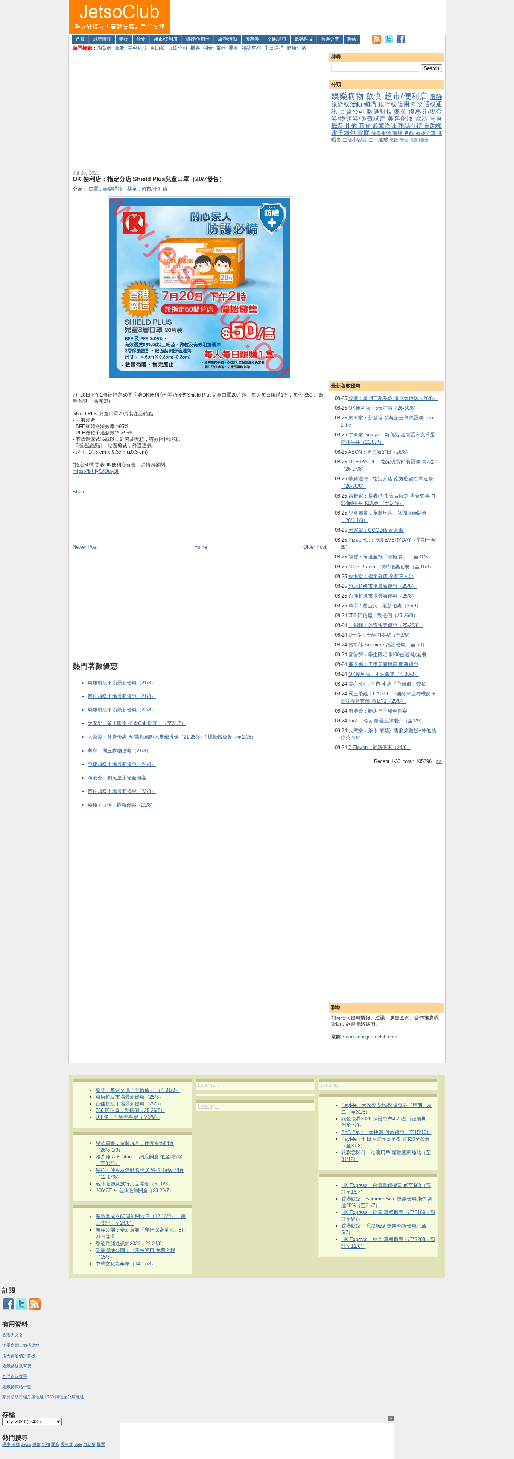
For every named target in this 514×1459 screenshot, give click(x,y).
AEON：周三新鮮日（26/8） (379, 452)
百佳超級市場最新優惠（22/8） (122, 791)
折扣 (46, 1444)
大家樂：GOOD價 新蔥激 (376, 530)
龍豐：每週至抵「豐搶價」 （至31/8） (390, 557)
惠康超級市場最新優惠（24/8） (122, 764)
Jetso (26, 1444)
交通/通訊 (276, 39)
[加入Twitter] (388, 42)
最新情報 (102, 39)
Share (79, 492)
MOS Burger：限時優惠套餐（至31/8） (391, 566)
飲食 (141, 39)
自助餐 (157, 48)
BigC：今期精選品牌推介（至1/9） (386, 720)
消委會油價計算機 (18, 1355)
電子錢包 (344, 133)
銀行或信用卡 (397, 104)
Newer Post (85, 547)
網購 (371, 104)
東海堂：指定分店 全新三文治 (381, 576)
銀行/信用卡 (198, 39)
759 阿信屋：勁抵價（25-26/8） (383, 615)
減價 (36, 1444)
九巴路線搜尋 (14, 1376)
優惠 (7, 1444)
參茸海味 (385, 126)
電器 (221, 48)
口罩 (94, 189)
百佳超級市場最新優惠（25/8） (382, 596)
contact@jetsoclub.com (371, 1037)
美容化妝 (137, 48)
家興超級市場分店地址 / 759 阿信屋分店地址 (43, 1397)
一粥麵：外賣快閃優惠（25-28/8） (385, 625)
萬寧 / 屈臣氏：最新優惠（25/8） (384, 605)
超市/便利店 (166, 39)
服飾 (120, 48)
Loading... (208, 1085)
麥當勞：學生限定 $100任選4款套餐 (387, 654)
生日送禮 (274, 48)
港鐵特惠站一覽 (16, 1387)
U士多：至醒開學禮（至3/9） (380, 635)
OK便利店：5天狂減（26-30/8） (383, 408)
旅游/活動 (227, 39)
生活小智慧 (355, 139)
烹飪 (394, 139)
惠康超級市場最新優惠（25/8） (382, 586)
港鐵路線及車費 (16, 1366)
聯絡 (351, 39)
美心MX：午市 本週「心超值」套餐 (387, 684)
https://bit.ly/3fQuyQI (96, 471)
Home (200, 547)
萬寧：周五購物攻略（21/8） (119, 751)
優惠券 (252, 39)
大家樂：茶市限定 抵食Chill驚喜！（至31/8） (137, 723)
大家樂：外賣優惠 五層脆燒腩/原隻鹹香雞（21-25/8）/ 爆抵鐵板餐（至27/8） (172, 737)
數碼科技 (304, 39)
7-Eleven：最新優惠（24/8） (379, 747)
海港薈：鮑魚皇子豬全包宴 (377, 711)
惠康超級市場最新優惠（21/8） (122, 683)
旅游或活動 (347, 104)
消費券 (104, 48)
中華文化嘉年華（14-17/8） (126, 1264)
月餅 (410, 133)
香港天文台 (12, 1335)
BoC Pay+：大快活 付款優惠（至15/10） (386, 1132)
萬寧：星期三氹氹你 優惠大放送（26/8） (393, 398)
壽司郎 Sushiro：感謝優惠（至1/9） (387, 645)
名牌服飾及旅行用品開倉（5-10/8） (134, 1184)
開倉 (208, 48)
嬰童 (234, 48)
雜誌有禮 (251, 48)
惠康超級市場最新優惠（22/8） (122, 710)
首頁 (80, 39)
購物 (123, 39)
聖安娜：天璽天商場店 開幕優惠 (383, 664)
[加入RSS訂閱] (376, 42)
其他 (351, 126)
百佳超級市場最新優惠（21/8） (122, 696)
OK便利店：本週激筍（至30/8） (383, 674)
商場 (398, 133)
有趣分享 (330, 39)
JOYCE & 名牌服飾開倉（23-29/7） (135, 1190)
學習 (405, 139)
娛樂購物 (348, 96)
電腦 (364, 133)
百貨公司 (177, 48)
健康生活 (296, 48)
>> (439, 761)
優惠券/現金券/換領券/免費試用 (386, 115)
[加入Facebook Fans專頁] (400, 42)
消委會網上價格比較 (21, 1345)
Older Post (315, 547)
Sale (78, 1444)
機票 (195, 48)
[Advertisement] (308, 17)
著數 (16, 1444)
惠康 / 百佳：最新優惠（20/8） (121, 805)
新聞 (365, 126)
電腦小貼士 (419, 140)
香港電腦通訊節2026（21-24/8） (131, 1243)
